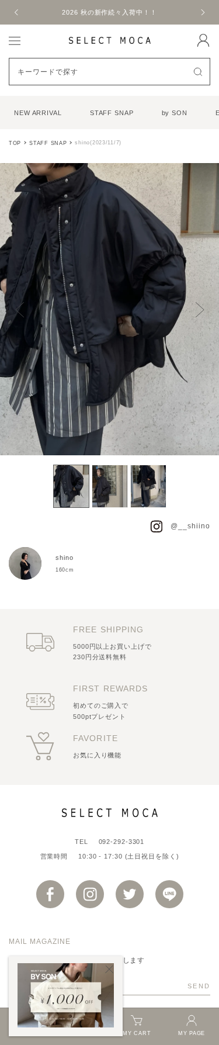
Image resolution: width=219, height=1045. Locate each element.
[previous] (17, 12)
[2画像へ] (110, 486)
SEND (198, 985)
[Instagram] (90, 894)
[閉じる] (109, 969)
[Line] (169, 894)
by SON (174, 112)
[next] (202, 12)
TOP (15, 143)
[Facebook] (50, 894)
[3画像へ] (148, 486)
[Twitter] (130, 894)
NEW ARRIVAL (38, 112)
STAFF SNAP (112, 112)
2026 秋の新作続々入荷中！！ (109, 12)
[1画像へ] (71, 486)
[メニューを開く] (14, 40)
